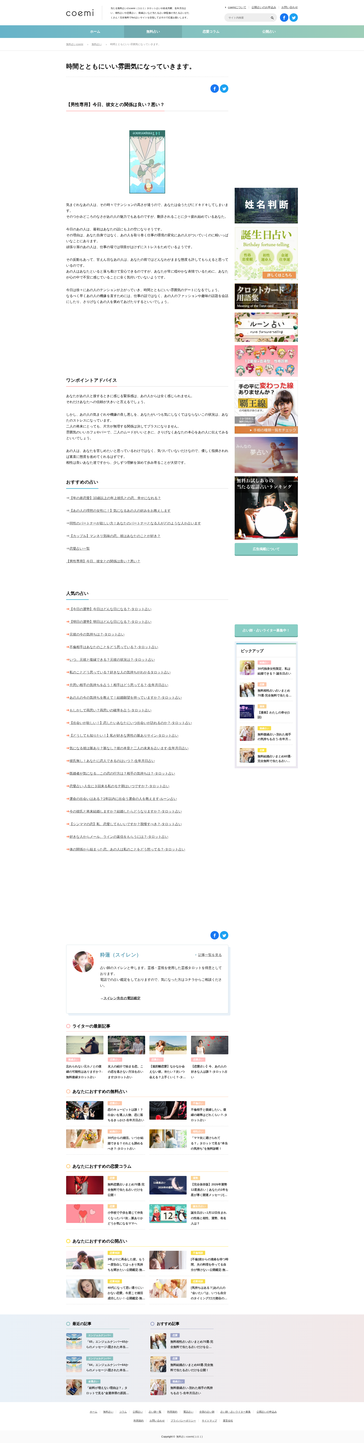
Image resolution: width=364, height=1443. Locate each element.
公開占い (269, 31)
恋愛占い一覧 (80, 548)
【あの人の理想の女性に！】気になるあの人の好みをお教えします (120, 510)
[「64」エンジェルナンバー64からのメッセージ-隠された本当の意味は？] (74, 1364)
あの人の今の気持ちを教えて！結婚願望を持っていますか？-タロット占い (126, 697)
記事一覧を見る (210, 955)
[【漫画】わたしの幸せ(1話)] (247, 711)
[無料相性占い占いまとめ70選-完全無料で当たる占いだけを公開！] (247, 689)
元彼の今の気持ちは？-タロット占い (97, 634)
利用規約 (172, 1411)
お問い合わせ (289, 7)
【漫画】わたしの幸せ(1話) (274, 715)
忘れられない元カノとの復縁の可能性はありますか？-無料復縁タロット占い (84, 1072)
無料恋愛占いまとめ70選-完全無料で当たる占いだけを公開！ (126, 1190)
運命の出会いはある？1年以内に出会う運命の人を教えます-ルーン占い (123, 799)
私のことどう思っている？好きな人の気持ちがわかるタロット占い (120, 672)
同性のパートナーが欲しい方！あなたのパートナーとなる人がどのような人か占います (135, 523)
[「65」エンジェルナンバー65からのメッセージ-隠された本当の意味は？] (74, 1341)
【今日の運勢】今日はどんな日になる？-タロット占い (110, 609)
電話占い (188, 1411)
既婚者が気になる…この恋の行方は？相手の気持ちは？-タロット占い (122, 773)
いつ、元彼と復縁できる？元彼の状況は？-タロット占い (112, 659)
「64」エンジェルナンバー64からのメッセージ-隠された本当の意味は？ (107, 1368)
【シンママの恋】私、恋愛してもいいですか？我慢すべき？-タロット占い (126, 824)
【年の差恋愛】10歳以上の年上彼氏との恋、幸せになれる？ (115, 498)
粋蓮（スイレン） (120, 955)
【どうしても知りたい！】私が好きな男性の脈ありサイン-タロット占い (124, 735)
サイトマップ (209, 1420)
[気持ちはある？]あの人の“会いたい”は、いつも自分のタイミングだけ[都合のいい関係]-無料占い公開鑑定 (209, 1293)
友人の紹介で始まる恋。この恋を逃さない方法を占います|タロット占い (125, 1072)
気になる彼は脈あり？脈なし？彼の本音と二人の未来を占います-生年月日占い (129, 748)
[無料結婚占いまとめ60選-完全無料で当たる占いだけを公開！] (247, 755)
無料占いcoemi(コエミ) (189, 1436)
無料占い (153, 31)
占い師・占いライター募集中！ (266, 630)
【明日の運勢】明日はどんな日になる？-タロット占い (110, 621)
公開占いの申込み (267, 1411)
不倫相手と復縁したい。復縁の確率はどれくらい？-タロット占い (209, 1115)
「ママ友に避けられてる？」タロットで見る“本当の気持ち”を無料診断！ (209, 1143)
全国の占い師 (206, 1411)
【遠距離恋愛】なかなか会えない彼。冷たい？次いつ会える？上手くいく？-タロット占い (167, 1072)
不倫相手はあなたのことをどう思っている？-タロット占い (114, 647)
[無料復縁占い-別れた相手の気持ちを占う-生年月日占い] (247, 733)
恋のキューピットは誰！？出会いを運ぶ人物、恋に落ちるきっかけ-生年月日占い (126, 1115)
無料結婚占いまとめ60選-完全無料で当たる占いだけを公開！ (275, 759)
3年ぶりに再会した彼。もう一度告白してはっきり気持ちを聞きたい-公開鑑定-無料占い (126, 1265)
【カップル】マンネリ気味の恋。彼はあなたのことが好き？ (115, 536)
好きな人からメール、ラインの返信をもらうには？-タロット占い (119, 836)
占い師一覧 (155, 1411)
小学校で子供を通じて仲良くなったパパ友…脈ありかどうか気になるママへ (125, 1218)
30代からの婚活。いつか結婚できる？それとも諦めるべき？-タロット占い (125, 1143)
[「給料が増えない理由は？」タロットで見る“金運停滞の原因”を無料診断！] (74, 1387)
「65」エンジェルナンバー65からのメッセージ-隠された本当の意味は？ (107, 1345)
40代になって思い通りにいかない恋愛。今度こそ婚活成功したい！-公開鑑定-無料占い (126, 1293)
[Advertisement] (147, 341)
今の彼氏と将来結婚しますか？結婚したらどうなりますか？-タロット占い (126, 811)
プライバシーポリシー (183, 1420)
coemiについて (237, 7)
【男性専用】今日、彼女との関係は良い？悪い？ (103, 561)
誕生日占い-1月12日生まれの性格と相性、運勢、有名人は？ (208, 1218)
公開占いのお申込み (264, 7)
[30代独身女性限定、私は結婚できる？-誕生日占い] (247, 667)
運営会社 (228, 1420)
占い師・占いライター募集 (235, 1411)
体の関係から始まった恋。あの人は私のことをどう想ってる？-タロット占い (127, 849)
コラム (123, 1411)
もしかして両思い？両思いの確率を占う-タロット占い (110, 710)
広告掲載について (266, 549)
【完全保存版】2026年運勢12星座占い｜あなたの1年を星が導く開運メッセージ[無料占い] (209, 1190)
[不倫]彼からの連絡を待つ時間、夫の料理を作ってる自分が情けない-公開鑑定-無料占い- (209, 1265)
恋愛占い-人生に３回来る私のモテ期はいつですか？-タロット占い (119, 786)
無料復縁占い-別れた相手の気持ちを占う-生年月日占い (274, 737)
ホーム (95, 31)
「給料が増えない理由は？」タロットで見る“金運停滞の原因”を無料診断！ (106, 1391)
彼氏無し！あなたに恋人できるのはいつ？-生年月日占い (112, 761)
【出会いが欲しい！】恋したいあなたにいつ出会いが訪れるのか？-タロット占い (131, 723)
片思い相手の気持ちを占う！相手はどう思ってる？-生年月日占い (119, 685)
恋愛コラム (211, 31)
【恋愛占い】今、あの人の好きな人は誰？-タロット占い (209, 1072)
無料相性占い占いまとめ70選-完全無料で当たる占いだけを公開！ (275, 693)
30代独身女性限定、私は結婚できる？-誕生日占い (274, 671)
